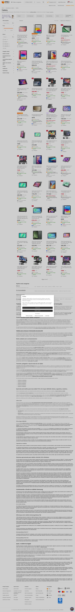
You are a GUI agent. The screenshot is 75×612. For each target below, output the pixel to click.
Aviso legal (47, 315)
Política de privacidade (39, 315)
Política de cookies (29, 315)
